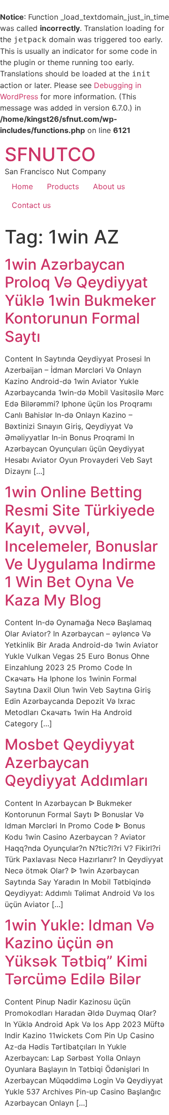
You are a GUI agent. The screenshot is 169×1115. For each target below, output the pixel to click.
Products (63, 186)
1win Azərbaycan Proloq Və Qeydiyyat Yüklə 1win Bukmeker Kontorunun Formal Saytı (80, 300)
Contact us (31, 205)
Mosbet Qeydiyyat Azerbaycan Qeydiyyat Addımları (76, 762)
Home (22, 186)
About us (109, 186)
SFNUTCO (50, 154)
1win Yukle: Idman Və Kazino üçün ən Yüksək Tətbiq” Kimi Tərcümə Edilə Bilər (79, 952)
